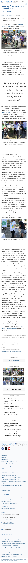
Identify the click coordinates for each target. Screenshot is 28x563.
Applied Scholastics (15, 550)
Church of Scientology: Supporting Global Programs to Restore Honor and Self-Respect (14, 409)
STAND (12, 547)
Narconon (8, 550)
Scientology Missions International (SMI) (10, 479)
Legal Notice (16, 560)
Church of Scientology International (9, 463)
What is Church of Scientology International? (11, 477)
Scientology (4, 455)
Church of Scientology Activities (8, 499)
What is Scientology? (15, 539)
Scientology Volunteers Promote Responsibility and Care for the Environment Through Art (13, 425)
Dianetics (3, 457)
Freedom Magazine (5, 547)
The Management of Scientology (8, 475)
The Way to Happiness (19, 547)
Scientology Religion (5, 539)
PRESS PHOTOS (5, 506)
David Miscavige (4, 541)
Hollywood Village (6, 112)
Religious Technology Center (15, 541)
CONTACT (4, 512)
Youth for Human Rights (17, 554)
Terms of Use (11, 560)
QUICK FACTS (5, 453)
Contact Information (7, 529)
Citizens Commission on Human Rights (9, 556)
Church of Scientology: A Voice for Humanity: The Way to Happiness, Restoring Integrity (13, 400)
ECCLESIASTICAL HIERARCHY (9, 473)
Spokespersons (6, 526)
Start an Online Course (6, 543)
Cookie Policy (6, 560)
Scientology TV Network (9, 412)
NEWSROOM (5, 495)
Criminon (3, 550)
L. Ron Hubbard (4, 459)
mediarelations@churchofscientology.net (11, 351)
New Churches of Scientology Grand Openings (11, 497)
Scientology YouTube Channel (10, 403)
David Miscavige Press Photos (8, 508)
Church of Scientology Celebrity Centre (12, 415)
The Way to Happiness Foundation (11, 406)
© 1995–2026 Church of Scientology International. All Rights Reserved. (12, 559)
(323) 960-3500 (9, 519)
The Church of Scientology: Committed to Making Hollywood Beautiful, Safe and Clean (14, 430)
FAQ (2, 469)
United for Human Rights (6, 554)
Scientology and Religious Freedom (9, 503)
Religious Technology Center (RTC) (9, 461)
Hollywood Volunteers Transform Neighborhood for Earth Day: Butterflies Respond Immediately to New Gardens (12, 435)
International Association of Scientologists (9, 545)
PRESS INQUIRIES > (14, 360)
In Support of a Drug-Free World (7, 552)
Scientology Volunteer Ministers (18, 543)
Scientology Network (18, 536)
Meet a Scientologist (6, 501)
